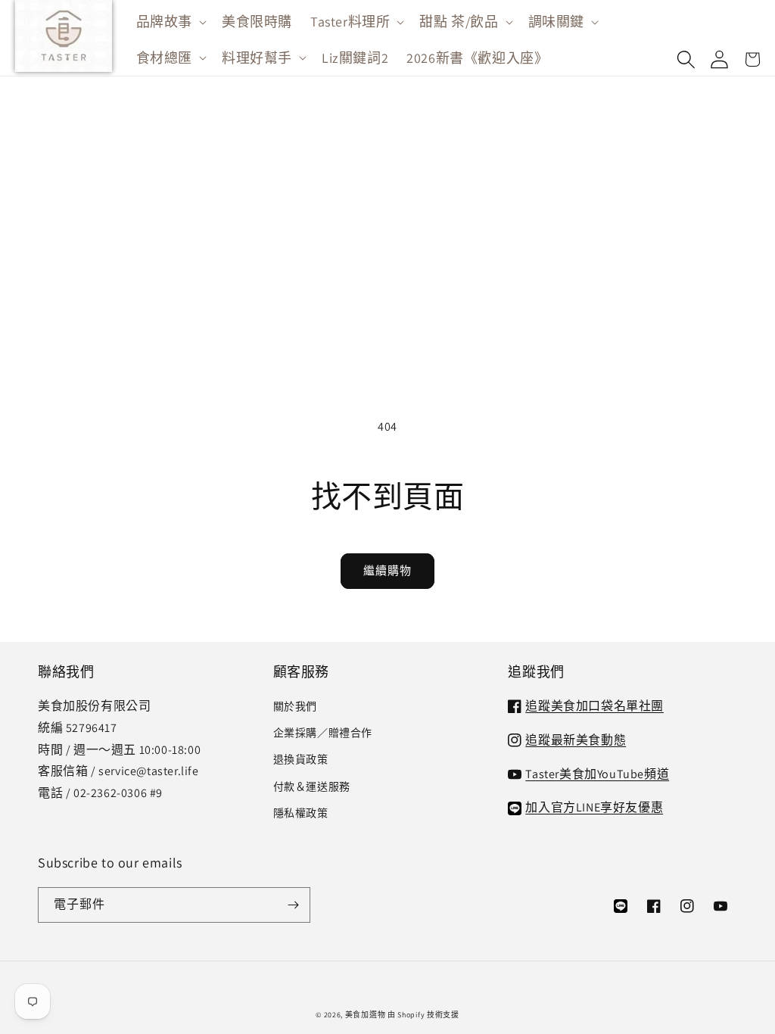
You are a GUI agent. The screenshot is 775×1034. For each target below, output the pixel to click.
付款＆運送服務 (311, 786)
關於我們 (295, 706)
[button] (170, 21)
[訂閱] (293, 905)
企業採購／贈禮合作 (322, 733)
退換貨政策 (300, 759)
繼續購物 (387, 570)
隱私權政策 (300, 813)
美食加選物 (365, 1015)
